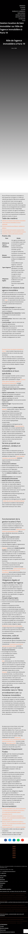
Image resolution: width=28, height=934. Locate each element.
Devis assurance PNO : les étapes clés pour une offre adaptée (13, 891)
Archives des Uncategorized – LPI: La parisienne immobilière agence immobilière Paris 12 (13, 739)
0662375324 (3, 873)
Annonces (22, 5)
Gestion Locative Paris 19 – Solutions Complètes (14, 827)
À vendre (22, 7)
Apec (6, 300)
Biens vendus (21, 13)
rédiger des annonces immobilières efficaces (13, 501)
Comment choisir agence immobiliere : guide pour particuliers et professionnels (13, 381)
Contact (2, 926)
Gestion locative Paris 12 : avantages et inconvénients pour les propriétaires (14, 570)
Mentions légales (4, 928)
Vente (1, 885)
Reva (3, 661)
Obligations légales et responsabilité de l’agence (14, 232)
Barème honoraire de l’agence (7, 932)
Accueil (1, 877)
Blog (23, 20)
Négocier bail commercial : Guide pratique (12, 626)
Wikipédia (4, 409)
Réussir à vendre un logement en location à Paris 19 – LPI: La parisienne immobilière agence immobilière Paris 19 (14, 823)
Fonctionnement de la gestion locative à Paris (13, 230)
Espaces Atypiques (19, 426)
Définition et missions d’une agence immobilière (13, 220)
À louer (23, 9)
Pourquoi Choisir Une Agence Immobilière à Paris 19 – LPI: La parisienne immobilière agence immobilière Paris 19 (14, 817)
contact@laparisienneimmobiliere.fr (8, 871)
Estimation (22, 18)
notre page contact (11, 743)
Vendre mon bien (20, 15)
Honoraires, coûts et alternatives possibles (12, 233)
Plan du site (3, 930)
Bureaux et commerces (18, 11)
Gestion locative (20, 17)
